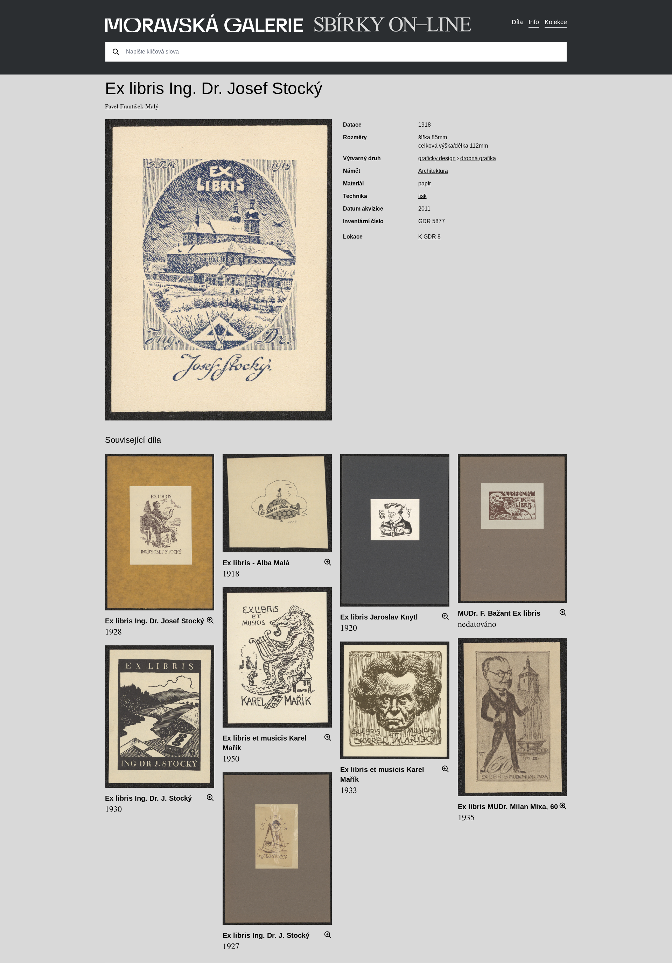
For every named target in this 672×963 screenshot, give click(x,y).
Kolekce (556, 22)
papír (424, 183)
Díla (517, 22)
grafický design (437, 158)
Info (533, 22)
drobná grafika (478, 158)
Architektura (433, 171)
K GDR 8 (429, 237)
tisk (422, 196)
